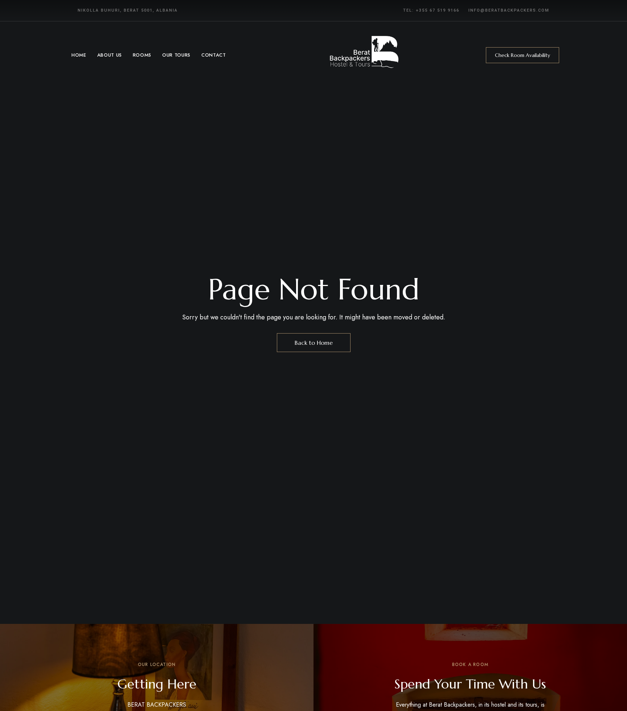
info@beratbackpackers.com (508, 10)
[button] (522, 55)
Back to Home (314, 342)
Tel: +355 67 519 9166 (431, 10)
